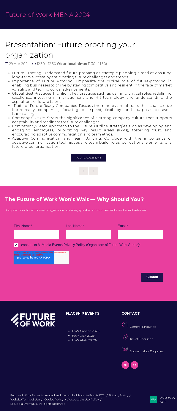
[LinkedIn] (125, 365)
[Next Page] (93, 171)
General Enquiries (143, 327)
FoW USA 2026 (83, 335)
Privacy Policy (118, 395)
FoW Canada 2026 (85, 331)
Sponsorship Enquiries (147, 351)
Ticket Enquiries (141, 339)
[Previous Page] (83, 171)
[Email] (134, 365)
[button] (88, 158)
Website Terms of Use (25, 399)
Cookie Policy (53, 399)
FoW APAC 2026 (84, 340)
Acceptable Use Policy (83, 399)
